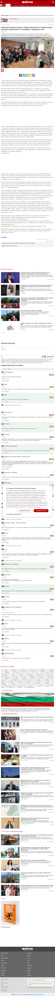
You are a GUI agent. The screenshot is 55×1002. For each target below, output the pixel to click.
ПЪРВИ (9, 369)
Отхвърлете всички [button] (24, 510)
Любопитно (3, 967)
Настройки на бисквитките (20, 507)
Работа (2, 984)
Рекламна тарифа (4, 986)
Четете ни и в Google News (11, 245)
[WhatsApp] (23, 75)
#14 (7, 612)
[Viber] (33, 75)
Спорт (48, 5)
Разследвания (22, 5)
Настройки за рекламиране (20, 505)
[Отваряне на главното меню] (1, 2)
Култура (29, 967)
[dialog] (27, 501)
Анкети (28, 972)
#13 (8, 466)
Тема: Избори (13, 18)
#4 (8, 378)
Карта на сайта (4, 983)
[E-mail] (30, 75)
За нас (2, 981)
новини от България (10, 713)
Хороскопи (29, 965)
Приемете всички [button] (41, 510)
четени (7, 831)
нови (21, 831)
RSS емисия (5, 979)
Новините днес (4, 953)
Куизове (29, 975)
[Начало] (27, 2)
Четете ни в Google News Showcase (38, 980)
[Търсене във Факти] (53, 2)
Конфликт (3, 970)
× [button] (50, 486)
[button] (14, 514)
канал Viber (31, 243)
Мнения (16, 5)
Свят (12, 5)
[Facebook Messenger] (27, 75)
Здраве (29, 970)
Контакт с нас (4, 988)
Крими (44, 5)
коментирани (14, 831)
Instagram (22, 243)
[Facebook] (20, 75)
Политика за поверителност (34, 507)
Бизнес (27, 5)
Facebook (17, 243)
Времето (3, 972)
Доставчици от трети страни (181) (14, 498)
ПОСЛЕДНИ (4, 369)
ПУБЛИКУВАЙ (50, 356)
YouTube (26, 243)
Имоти (31, 5)
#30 (10, 466)
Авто (35, 5)
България (8, 5)
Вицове (2, 975)
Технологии (39, 5)
